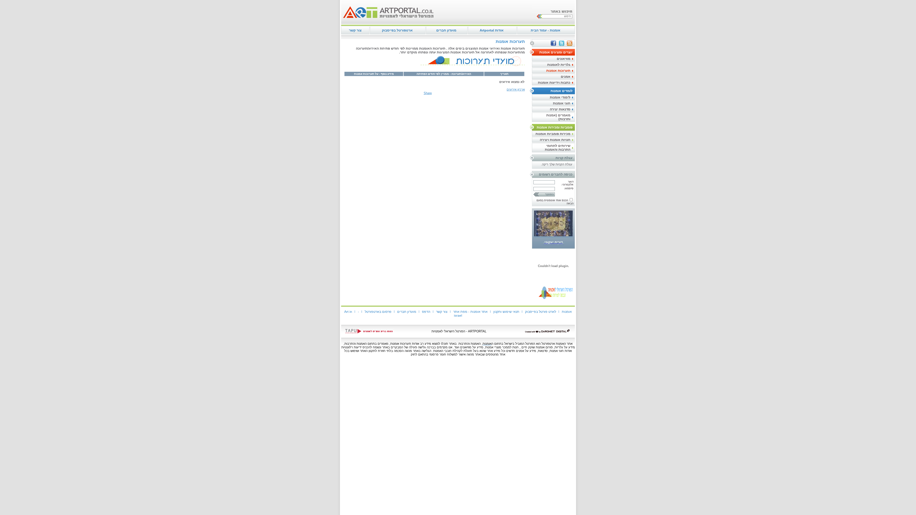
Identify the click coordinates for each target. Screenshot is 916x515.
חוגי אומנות (561, 103)
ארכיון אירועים (516, 89)
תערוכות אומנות (558, 70)
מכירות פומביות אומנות (553, 134)
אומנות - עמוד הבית (545, 30)
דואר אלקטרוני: (567, 183)
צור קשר (355, 30)
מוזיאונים (563, 59)
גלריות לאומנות (558, 65)
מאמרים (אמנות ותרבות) (558, 117)
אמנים (565, 76)
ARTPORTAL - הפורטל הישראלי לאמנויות (459, 331)
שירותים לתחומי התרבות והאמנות (557, 147)
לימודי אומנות (560, 97)
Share (428, 93)
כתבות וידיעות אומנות (554, 82)
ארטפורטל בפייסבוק (397, 30)
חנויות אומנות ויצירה (555, 140)
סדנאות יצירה (560, 109)
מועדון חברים (446, 30)
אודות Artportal (492, 30)
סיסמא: (568, 188)
